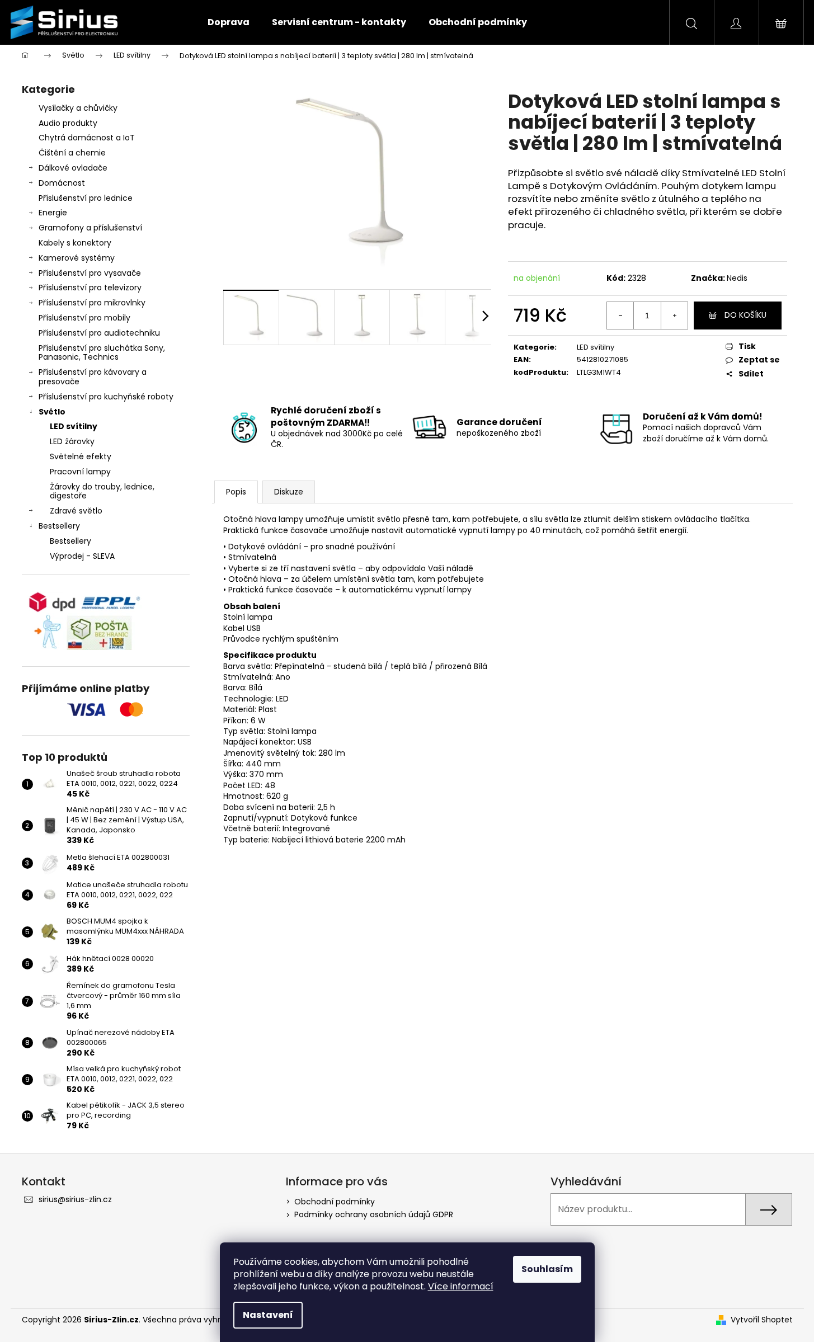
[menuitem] (228, 22)
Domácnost (62, 183)
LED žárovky (72, 441)
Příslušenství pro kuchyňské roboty (106, 396)
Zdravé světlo (76, 510)
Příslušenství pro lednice (86, 198)
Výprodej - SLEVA (82, 556)
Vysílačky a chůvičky (78, 108)
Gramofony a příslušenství (90, 227)
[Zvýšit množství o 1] (674, 315)
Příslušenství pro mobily (84, 317)
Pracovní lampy (80, 471)
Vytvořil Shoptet (762, 1320)
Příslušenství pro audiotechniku (99, 332)
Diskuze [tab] (288, 491)
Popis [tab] (236, 491)
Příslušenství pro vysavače (90, 273)
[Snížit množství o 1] (620, 315)
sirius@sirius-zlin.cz (75, 1199)
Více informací (460, 1286)
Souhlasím (547, 1269)
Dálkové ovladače (73, 167)
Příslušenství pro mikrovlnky (92, 302)
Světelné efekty (80, 456)
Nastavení (268, 1314)
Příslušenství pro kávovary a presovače (93, 376)
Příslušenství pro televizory (90, 287)
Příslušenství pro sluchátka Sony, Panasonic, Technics (102, 352)
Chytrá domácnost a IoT (87, 137)
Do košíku (745, 315)
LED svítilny (73, 426)
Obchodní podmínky (334, 1201)
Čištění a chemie (72, 152)
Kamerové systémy (77, 257)
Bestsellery (59, 525)
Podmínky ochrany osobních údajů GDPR (373, 1214)
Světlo (52, 411)
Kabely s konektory (75, 242)
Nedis (737, 278)
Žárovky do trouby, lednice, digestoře (102, 491)
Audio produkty (68, 123)
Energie (53, 212)
